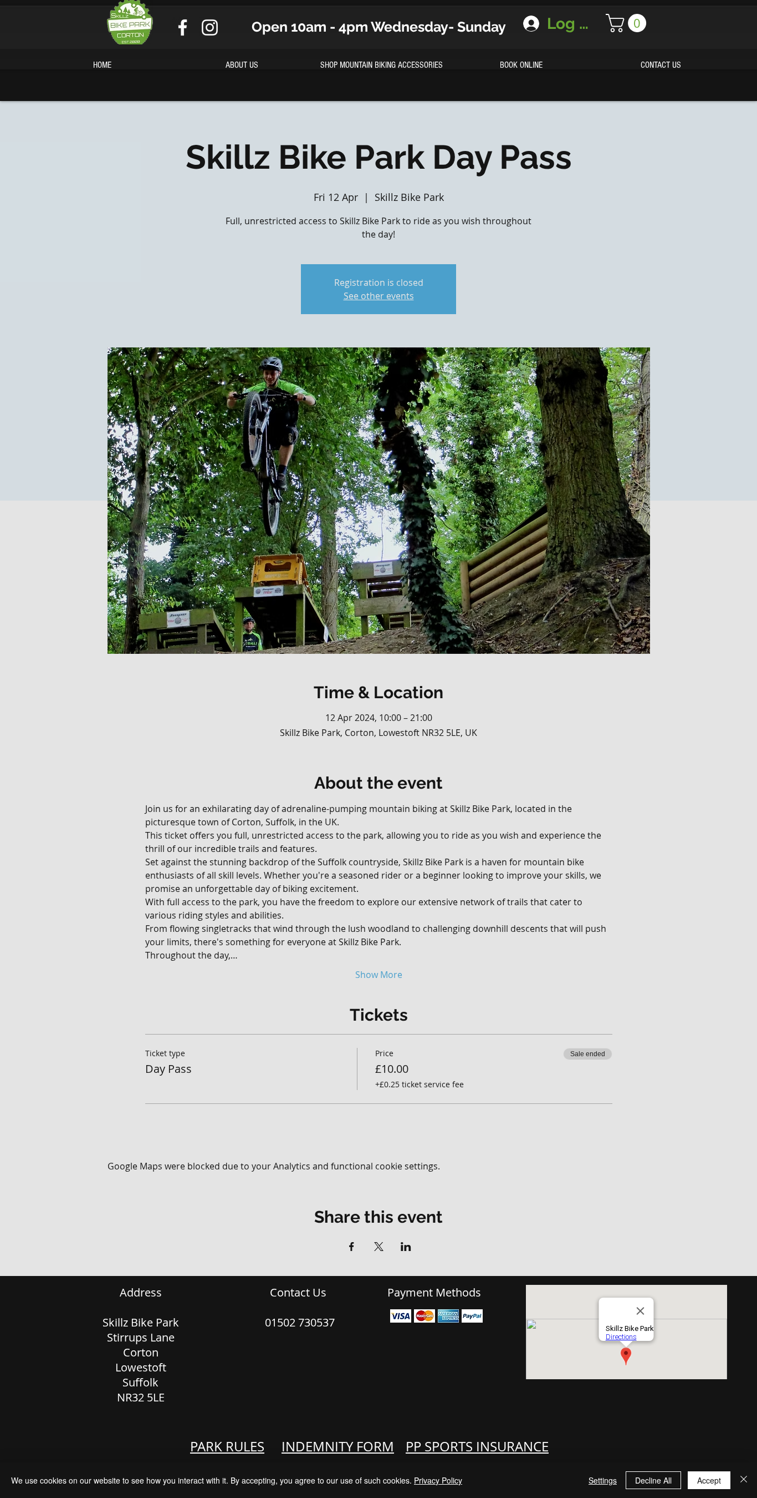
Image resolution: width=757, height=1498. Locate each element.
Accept (709, 1480)
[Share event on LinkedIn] (406, 1246)
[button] (628, 23)
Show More (378, 975)
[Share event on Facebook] (351, 1246)
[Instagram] (210, 27)
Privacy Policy (438, 1480)
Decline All (653, 1480)
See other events (379, 296)
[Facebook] (182, 27)
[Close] (743, 1480)
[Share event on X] (379, 1246)
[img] (400, 1316)
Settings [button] (603, 1480)
